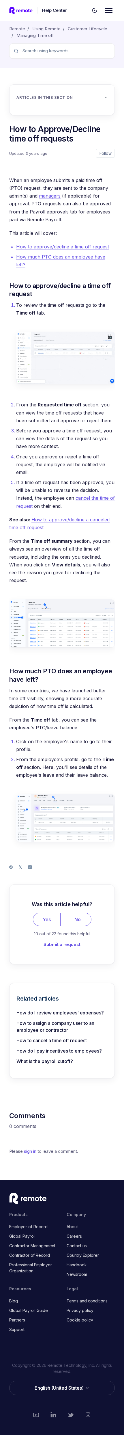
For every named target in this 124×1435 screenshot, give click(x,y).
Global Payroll (22, 1236)
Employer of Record (28, 1226)
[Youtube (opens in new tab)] (36, 1414)
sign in (30, 1151)
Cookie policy (80, 1319)
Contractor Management (32, 1245)
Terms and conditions (87, 1300)
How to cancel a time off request (51, 1040)
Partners (17, 1319)
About (72, 1226)
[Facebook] (11, 867)
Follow (105, 153)
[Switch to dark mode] (94, 10)
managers (50, 196)
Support (17, 1329)
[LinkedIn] (30, 867)
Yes (47, 919)
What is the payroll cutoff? (44, 1061)
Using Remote (46, 28)
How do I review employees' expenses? (60, 1013)
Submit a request (62, 944)
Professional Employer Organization (30, 1267)
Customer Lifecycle (87, 28)
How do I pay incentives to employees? (59, 1051)
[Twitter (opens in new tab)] (70, 1414)
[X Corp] (20, 867)
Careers (74, 1236)
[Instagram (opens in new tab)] (88, 1414)
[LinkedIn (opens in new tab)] (53, 1414)
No (77, 919)
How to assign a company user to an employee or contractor (55, 1026)
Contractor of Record (29, 1255)
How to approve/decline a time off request (62, 247)
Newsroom (77, 1274)
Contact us (77, 1245)
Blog (13, 1300)
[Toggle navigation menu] (109, 10)
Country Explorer (83, 1255)
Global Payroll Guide (28, 1310)
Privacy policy (80, 1310)
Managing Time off (35, 35)
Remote (17, 28)
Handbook (77, 1264)
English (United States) (60, 1388)
